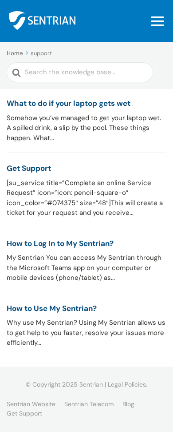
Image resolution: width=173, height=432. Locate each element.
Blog (128, 404)
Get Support (24, 413)
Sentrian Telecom (89, 404)
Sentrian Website (31, 404)
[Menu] (157, 21)
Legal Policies (127, 384)
